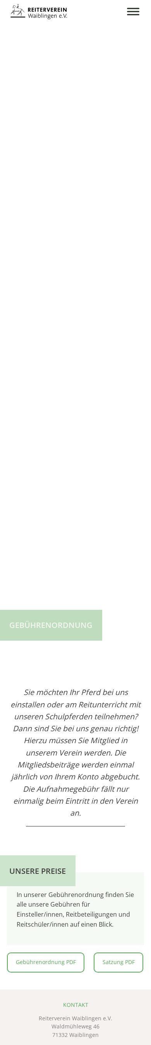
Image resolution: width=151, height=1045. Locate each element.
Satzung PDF (119, 962)
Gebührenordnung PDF (46, 962)
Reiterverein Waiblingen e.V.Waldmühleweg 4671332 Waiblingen (75, 1026)
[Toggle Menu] (133, 11)
